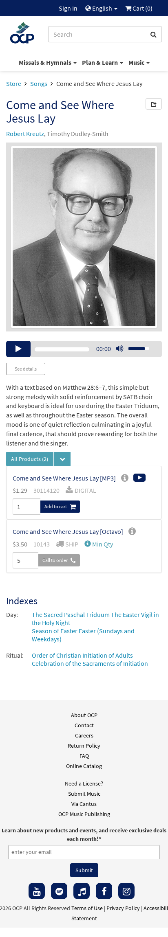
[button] (98, 544)
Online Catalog (84, 766)
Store (13, 83)
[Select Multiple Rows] (62, 459)
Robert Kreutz (25, 133)
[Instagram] (126, 891)
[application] (84, 349)
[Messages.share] (154, 104)
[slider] (134, 346)
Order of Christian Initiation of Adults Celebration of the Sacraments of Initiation (90, 659)
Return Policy (84, 745)
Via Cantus (84, 804)
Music (137, 62)
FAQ (84, 755)
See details (26, 369)
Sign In (68, 8)
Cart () (142, 8)
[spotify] (59, 891)
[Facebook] (104, 891)
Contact (84, 725)
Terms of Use (87, 908)
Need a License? (84, 783)
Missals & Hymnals (46, 62)
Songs (38, 83)
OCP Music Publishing (84, 814)
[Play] (18, 349)
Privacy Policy (123, 908)
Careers (84, 735)
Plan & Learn (100, 62)
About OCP (84, 715)
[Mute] (119, 349)
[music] (81, 891)
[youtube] (37, 891)
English (102, 8)
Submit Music (84, 793)
